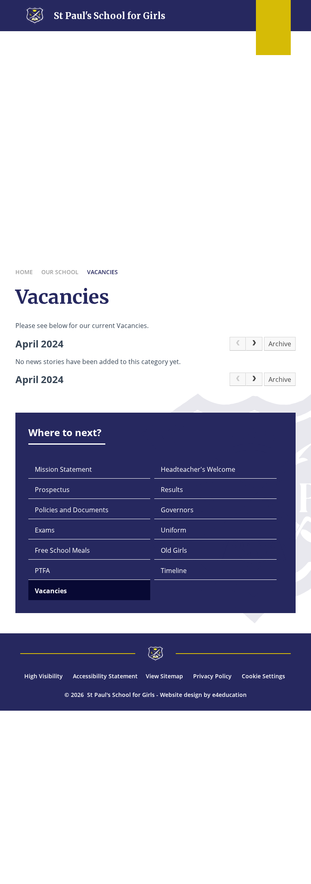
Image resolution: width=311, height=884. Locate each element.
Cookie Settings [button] (263, 676)
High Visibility (43, 676)
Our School (60, 272)
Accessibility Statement (105, 676)
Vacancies (102, 272)
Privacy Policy (212, 676)
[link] (238, 344)
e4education (229, 695)
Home (24, 272)
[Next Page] (254, 344)
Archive (279, 343)
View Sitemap (164, 676)
